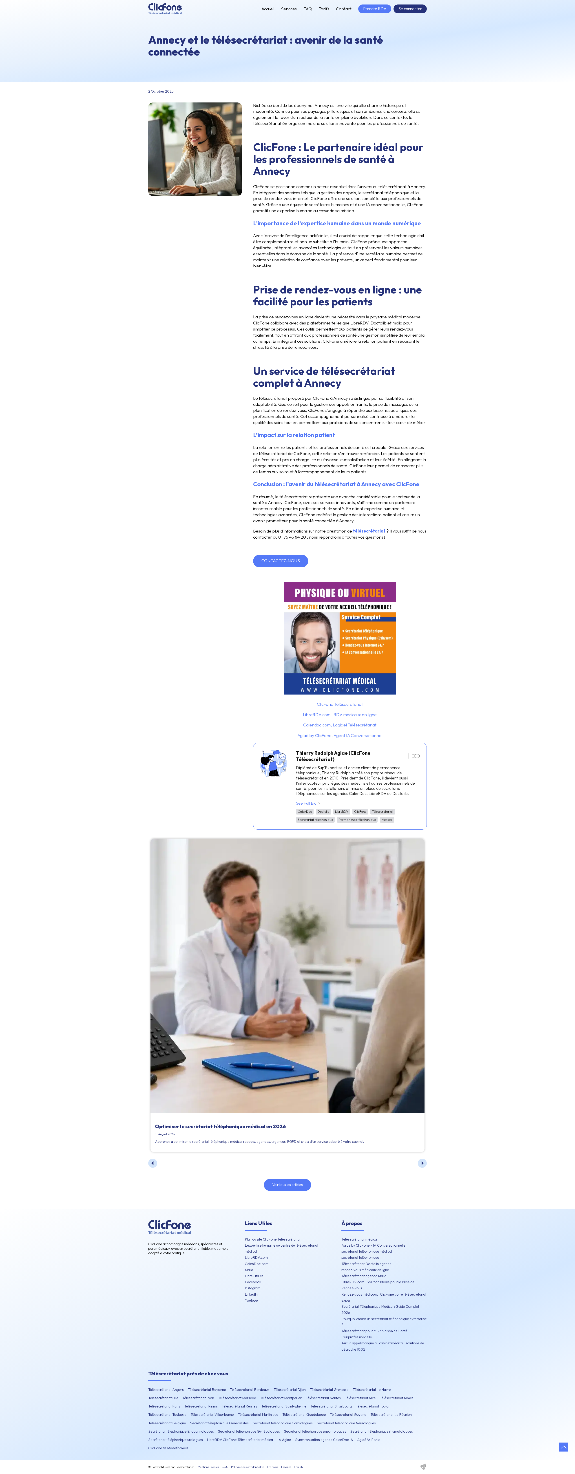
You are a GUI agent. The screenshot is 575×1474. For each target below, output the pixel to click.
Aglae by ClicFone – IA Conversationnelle (373, 1245)
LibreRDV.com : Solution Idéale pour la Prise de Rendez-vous (377, 1285)
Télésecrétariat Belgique (167, 1423)
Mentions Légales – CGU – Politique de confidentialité (231, 1467)
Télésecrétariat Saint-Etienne (283, 1406)
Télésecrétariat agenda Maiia (363, 1276)
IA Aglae (284, 1439)
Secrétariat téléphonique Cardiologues (283, 1423)
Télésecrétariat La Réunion (391, 1414)
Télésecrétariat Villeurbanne (212, 1414)
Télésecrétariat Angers (166, 1389)
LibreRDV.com (256, 1257)
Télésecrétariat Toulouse (167, 1414)
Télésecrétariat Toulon (373, 1406)
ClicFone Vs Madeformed (168, 1448)
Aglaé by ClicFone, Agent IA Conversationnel (339, 735)
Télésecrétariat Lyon (198, 1398)
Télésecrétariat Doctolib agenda (366, 1263)
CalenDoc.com (256, 1263)
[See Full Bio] (319, 803)
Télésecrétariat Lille (163, 1398)
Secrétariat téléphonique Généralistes (219, 1423)
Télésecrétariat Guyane (348, 1414)
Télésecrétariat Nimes (397, 1398)
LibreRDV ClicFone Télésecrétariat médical (240, 1439)
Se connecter (410, 8)
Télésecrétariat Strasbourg (331, 1406)
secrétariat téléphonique (360, 1257)
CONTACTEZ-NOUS (280, 560)
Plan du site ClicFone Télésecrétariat (273, 1239)
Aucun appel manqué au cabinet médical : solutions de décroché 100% (382, 1346)
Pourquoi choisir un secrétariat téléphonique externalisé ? (384, 1321)
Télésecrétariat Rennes (239, 1406)
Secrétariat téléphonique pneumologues (315, 1431)
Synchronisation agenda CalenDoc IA (324, 1439)
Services (289, 8)
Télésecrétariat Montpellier (281, 1398)
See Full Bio (306, 803)
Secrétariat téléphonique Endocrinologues (181, 1431)
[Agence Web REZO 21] (423, 1467)
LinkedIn (251, 1294)
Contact (344, 8)
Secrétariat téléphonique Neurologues (346, 1423)
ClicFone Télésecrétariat (340, 704)
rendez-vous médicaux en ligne (365, 1270)
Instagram (252, 1288)
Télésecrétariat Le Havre (372, 1389)
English (298, 1467)
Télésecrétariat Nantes (323, 1398)
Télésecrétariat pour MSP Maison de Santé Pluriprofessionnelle (374, 1334)
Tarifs (324, 8)
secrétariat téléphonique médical (366, 1251)
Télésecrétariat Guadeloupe (304, 1414)
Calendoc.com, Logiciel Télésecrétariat (339, 725)
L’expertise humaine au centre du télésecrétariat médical (281, 1248)
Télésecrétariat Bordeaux (250, 1389)
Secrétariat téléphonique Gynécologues (249, 1431)
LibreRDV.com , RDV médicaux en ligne (340, 714)
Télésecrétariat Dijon (290, 1389)
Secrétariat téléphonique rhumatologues (381, 1431)
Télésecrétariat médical (359, 1239)
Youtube (251, 1300)
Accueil (267, 8)
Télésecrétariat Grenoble (329, 1389)
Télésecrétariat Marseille (237, 1398)
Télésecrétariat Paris (164, 1406)
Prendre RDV (374, 8)
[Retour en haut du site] (563, 1447)
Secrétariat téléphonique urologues (175, 1439)
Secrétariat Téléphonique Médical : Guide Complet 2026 (380, 1309)
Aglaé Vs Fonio (368, 1439)
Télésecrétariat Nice (360, 1398)
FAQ (307, 8)
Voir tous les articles (287, 1184)
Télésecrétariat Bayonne (207, 1389)
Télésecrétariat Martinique (258, 1414)
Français (272, 1467)
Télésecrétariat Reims (201, 1406)
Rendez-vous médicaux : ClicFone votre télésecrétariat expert (383, 1297)
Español (286, 1467)
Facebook (253, 1282)
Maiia (249, 1270)
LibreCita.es (254, 1276)
